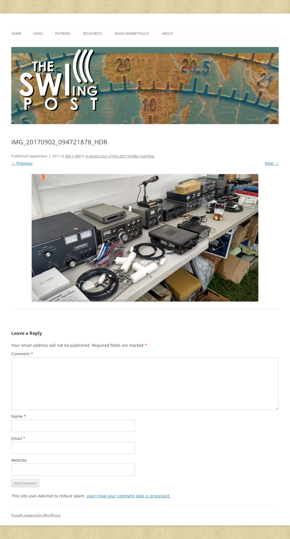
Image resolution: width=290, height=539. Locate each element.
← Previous (22, 163)
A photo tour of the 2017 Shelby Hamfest (120, 156)
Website (19, 460)
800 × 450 (73, 156)
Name (18, 416)
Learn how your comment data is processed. (128, 496)
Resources (92, 33)
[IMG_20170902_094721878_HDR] (145, 237)
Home (16, 33)
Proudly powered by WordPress (36, 515)
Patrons (63, 33)
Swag (38, 33)
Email (18, 438)
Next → (272, 163)
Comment (22, 353)
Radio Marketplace (132, 33)
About (167, 33)
